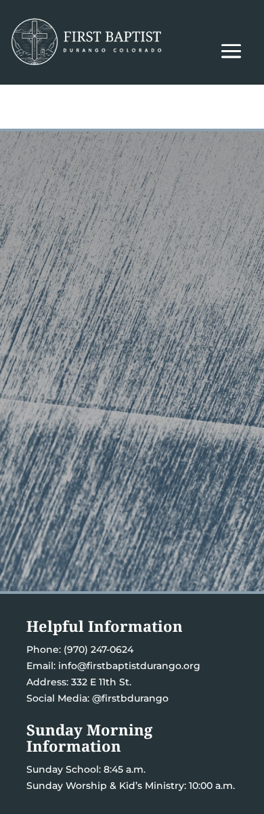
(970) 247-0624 (97, 649)
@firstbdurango (130, 698)
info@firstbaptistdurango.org (129, 666)
